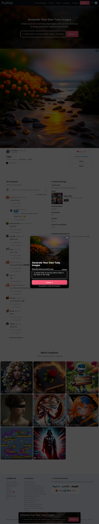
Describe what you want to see (42, 269)
